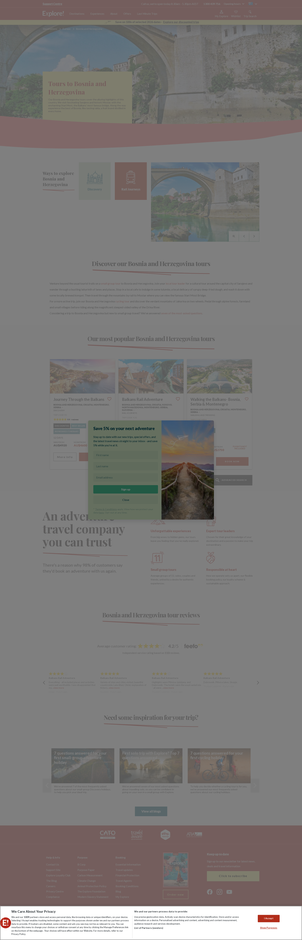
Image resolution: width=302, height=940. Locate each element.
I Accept (268, 918)
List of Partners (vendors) (148, 928)
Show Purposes (268, 927)
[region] (151, 923)
